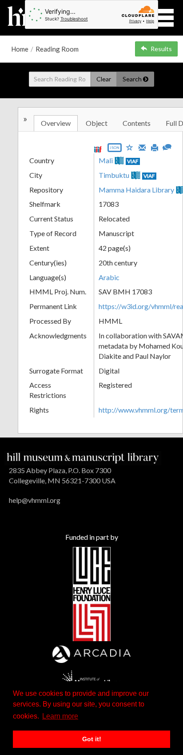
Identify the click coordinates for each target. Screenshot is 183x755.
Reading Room (57, 49)
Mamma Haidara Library (136, 189)
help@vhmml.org (34, 500)
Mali (106, 160)
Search (133, 79)
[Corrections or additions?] (167, 146)
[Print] (154, 146)
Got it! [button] (91, 739)
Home (19, 49)
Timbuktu (114, 175)
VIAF (133, 161)
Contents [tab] (137, 123)
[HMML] (82, 457)
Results (161, 48)
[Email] (142, 146)
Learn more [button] (60, 716)
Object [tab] (96, 123)
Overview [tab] (56, 123)
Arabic (109, 277)
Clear (103, 79)
